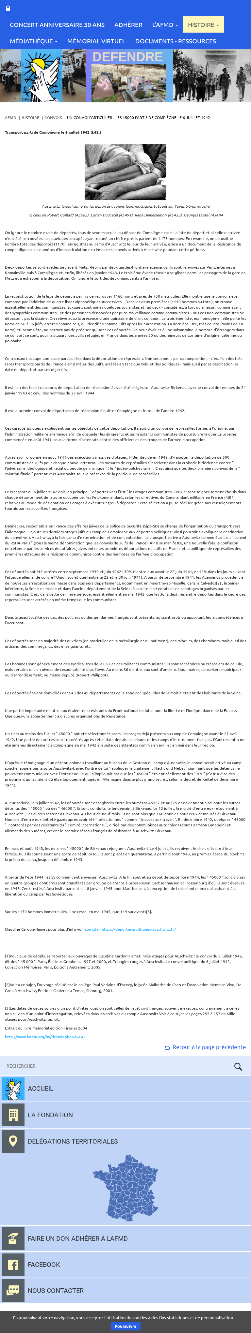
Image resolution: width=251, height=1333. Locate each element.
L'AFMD (163, 24)
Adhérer (128, 24)
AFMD (10, 117)
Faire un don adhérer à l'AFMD (78, 1238)
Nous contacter (56, 1291)
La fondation (50, 1115)
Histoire (202, 24)
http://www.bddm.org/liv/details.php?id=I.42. (46, 1037)
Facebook (44, 1264)
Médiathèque (32, 41)
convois (53, 117)
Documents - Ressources (175, 41)
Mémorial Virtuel (96, 41)
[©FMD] (41, 75)
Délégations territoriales (73, 1141)
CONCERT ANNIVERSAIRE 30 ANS (57, 24)
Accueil (41, 1088)
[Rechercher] (238, 1066)
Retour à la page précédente (208, 1046)
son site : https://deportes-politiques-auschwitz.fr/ (130, 929)
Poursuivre (126, 1326)
